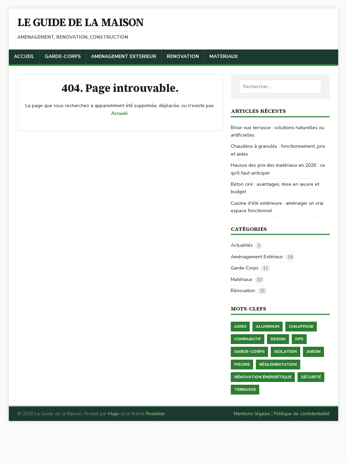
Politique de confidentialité (302, 413)
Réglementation (278, 364)
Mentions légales (252, 413)
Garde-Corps (245, 268)
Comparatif (247, 339)
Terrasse (245, 389)
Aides (240, 326)
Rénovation (243, 290)
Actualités (242, 245)
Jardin (313, 351)
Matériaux (241, 279)
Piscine (242, 364)
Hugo (113, 413)
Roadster (155, 413)
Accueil (119, 113)
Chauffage (301, 326)
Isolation (285, 351)
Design (278, 339)
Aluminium (267, 326)
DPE (299, 339)
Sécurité (311, 377)
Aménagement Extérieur (257, 257)
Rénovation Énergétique (262, 377)
